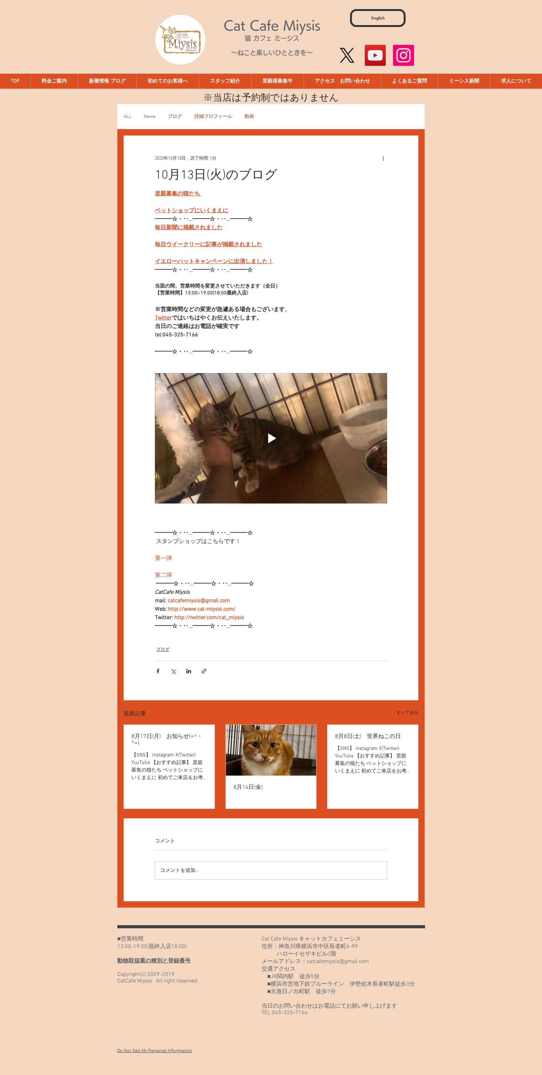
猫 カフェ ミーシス (272, 38)
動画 (249, 116)
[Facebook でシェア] (158, 671)
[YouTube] (375, 55)
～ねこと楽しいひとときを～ (272, 53)
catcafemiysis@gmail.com (338, 961)
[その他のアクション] (383, 158)
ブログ (175, 116)
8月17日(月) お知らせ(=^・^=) (167, 739)
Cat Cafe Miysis (272, 25)
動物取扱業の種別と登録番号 (154, 961)
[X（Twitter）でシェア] (173, 671)
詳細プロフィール (213, 116)
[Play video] (271, 438)
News (149, 116)
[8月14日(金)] (271, 750)
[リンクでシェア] (204, 671)
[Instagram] (403, 55)
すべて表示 (407, 713)
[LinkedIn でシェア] (189, 671)
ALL (127, 116)
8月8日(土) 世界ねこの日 (368, 736)
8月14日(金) (248, 787)
